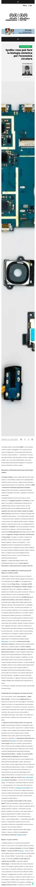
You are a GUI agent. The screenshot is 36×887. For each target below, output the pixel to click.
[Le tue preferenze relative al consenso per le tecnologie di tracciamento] (33, 884)
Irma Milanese (28, 63)
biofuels (13, 741)
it (29, 5)
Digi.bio (21, 851)
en (31, 5)
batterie (20, 834)
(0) (26, 5)
